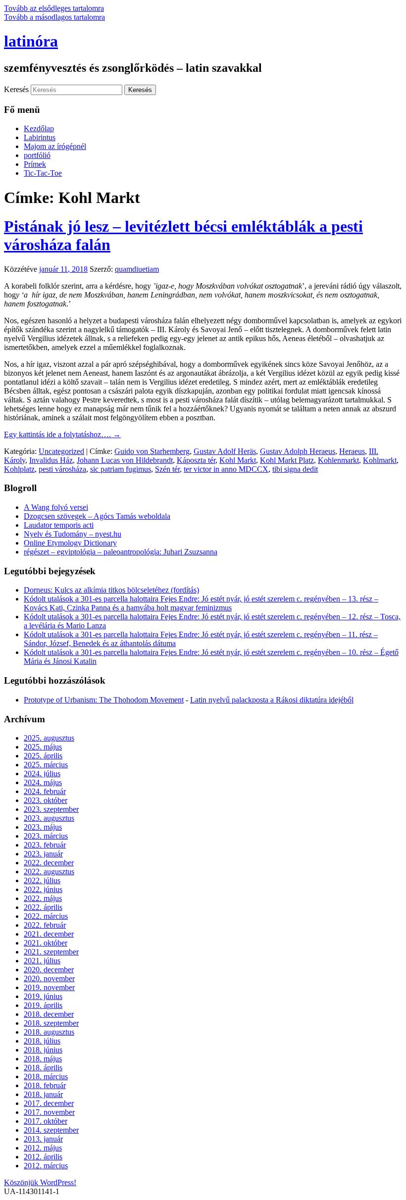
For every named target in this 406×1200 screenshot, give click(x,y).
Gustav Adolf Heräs (225, 451)
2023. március (46, 836)
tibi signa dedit (295, 469)
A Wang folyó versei (56, 507)
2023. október (45, 800)
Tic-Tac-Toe (43, 173)
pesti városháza (62, 469)
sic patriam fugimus (120, 469)
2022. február (45, 925)
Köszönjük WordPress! (40, 1182)
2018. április (43, 1067)
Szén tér (167, 469)
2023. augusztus (49, 818)
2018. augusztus (49, 1032)
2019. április (43, 1005)
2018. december (49, 1014)
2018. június (43, 1050)
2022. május (43, 898)
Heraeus (352, 451)
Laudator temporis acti (59, 525)
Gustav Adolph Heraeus (297, 451)
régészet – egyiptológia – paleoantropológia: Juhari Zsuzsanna (120, 552)
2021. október (45, 943)
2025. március (46, 764)
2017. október (45, 1121)
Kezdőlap (39, 128)
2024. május (43, 782)
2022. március (46, 916)
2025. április (43, 755)
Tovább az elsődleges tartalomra (54, 8)
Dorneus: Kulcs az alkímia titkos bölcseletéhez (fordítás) (111, 590)
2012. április (43, 1156)
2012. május (43, 1148)
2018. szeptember (51, 1023)
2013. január (43, 1139)
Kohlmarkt (380, 460)
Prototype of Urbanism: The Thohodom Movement (104, 700)
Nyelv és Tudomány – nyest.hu (72, 534)
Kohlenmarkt (338, 460)
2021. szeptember (51, 952)
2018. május (43, 1058)
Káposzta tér (196, 460)
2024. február (45, 791)
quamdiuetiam (137, 269)
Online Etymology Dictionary (70, 543)
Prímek (35, 164)
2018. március (46, 1076)
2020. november (49, 978)
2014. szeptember (51, 1130)
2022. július (42, 880)
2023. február (45, 845)
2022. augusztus (49, 871)
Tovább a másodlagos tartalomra (54, 17)
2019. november (49, 987)
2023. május (43, 827)
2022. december (49, 862)
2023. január (43, 854)
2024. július (42, 773)
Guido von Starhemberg (152, 451)
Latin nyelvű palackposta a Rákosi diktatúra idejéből (272, 700)
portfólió (37, 155)
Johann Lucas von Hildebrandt (125, 460)
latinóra (31, 41)
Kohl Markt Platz (287, 460)
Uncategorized (61, 451)
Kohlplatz (19, 469)
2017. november (49, 1112)
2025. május (43, 747)
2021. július (42, 960)
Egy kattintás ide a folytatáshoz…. (62, 434)
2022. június (43, 889)
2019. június (43, 996)
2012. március (46, 1165)
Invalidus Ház (51, 460)
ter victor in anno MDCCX (226, 469)
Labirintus (39, 137)
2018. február (45, 1085)
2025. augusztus (49, 738)
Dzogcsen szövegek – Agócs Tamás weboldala (97, 516)
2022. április (43, 907)
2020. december (49, 969)
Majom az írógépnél (55, 146)
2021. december (49, 934)
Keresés (16, 89)
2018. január (43, 1094)
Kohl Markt (237, 460)
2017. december (49, 1103)
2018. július (42, 1041)
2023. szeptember (51, 809)
